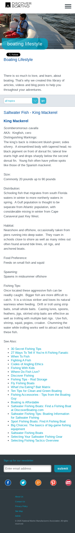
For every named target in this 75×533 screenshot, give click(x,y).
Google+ (38, 483)
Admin (18, 516)
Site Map (19, 511)
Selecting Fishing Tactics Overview (35, 440)
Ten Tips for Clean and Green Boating (36, 391)
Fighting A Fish (21, 360)
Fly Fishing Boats (23, 383)
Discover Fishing (22, 375)
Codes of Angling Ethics (27, 364)
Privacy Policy (21, 506)
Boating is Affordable (25, 402)
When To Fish (20, 356)
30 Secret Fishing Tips (26, 349)
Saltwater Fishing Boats (27, 433)
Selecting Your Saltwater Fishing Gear (36, 436)
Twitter (23, 483)
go (43, 100)
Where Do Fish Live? (25, 372)
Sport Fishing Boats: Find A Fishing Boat (38, 421)
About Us (19, 497)
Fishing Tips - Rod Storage (29, 379)
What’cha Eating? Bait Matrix (30, 387)
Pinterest (53, 483)
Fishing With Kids (23, 368)
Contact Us (20, 501)
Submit (63, 468)
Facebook (8, 483)
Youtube (68, 483)
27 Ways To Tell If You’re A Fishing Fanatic (39, 352)
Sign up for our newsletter (18, 460)
